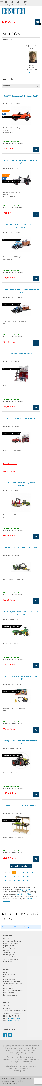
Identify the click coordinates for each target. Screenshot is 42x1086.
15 (14, 880)
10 (23, 876)
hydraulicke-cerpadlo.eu (13, 1050)
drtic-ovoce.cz (34, 1059)
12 (32, 876)
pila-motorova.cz (26, 1062)
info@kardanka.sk (14, 1018)
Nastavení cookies (16, 1081)
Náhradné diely (8, 986)
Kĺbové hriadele (8, 977)
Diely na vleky (8, 988)
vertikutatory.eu (8, 1059)
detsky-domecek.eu (21, 1059)
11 (28, 876)
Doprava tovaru (8, 946)
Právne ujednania (9, 955)
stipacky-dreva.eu (27, 1053)
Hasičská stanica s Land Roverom (21, 418)
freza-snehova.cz (13, 1057)
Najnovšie (23, 894)
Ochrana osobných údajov (12, 941)
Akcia (5, 972)
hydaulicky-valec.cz (29, 1048)
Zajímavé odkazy (9, 952)
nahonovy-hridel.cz (20, 1071)
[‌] (5, 1035)
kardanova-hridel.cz (32, 1046)
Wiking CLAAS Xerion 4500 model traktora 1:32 (21, 742)
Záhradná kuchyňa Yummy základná (21, 805)
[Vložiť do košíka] (36, 149)
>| (28, 880)
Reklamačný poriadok (10, 943)
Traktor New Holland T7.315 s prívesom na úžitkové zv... (21, 226)
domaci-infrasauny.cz (27, 1057)
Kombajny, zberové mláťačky (13, 990)
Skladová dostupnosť (10, 959)
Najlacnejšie (28, 889)
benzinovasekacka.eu (29, 1050)
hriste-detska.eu (28, 1055)
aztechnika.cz (19, 1046)
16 (19, 880)
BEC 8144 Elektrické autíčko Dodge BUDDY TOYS (21, 97)
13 (5, 880)
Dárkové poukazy (9, 975)
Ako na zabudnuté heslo (11, 957)
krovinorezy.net (14, 1053)
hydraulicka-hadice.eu (25, 1068)
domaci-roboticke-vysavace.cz (12, 1064)
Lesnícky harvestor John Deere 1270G (21, 547)
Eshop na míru (7, 1083)
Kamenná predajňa (10, 948)
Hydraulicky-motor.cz (31, 1064)
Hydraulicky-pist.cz (11, 1066)
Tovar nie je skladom (10, 464)
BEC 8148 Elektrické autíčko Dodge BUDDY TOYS (21, 161)
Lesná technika (8, 993)
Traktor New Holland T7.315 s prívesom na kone (21, 290)
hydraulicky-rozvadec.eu (13, 1048)
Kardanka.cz (32, 1066)
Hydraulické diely (9, 979)
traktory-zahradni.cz (15, 1055)
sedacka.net (13, 1068)
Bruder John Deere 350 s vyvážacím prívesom (21, 484)
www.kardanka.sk (13, 1020)
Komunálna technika (10, 995)
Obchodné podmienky (11, 939)
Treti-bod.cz (23, 1066)
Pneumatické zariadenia (11, 981)
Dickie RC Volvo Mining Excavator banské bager (21, 677)
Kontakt (6, 950)
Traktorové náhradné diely (12, 984)
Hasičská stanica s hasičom (21, 354)
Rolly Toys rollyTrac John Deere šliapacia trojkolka (21, 613)
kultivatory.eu (14, 1062)
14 (10, 880)
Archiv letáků (7, 961)
